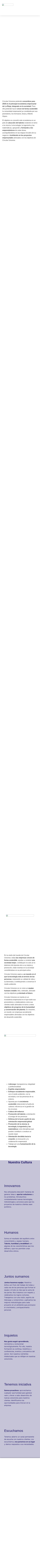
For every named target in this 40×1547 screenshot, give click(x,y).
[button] (36, 7)
